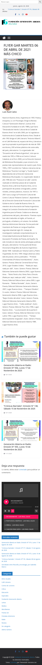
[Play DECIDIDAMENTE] (6, 501)
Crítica (4, 589)
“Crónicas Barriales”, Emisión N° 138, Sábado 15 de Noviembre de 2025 (21, 407)
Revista (4, 623)
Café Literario (6, 582)
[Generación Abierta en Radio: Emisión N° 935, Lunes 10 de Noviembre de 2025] (21, 422)
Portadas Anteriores (8, 616)
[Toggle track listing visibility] (36, 511)
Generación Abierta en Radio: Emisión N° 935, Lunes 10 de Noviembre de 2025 (17, 447)
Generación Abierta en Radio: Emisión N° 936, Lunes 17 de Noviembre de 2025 (17, 368)
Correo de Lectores (8, 586)
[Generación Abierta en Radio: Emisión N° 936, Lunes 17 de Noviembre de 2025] (21, 343)
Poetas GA (5, 613)
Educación (5, 592)
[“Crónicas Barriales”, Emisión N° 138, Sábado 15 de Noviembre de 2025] (21, 383)
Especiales (5, 596)
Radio (3, 619)
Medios (4, 606)
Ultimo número (7, 630)
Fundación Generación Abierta (12, 599)
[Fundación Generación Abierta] (4, 37)
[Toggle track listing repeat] (12, 511)
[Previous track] (5, 511)
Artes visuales (6, 579)
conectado (23, 469)
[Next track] (9, 511)
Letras (4, 603)
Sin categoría (6, 626)
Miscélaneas (6, 609)
